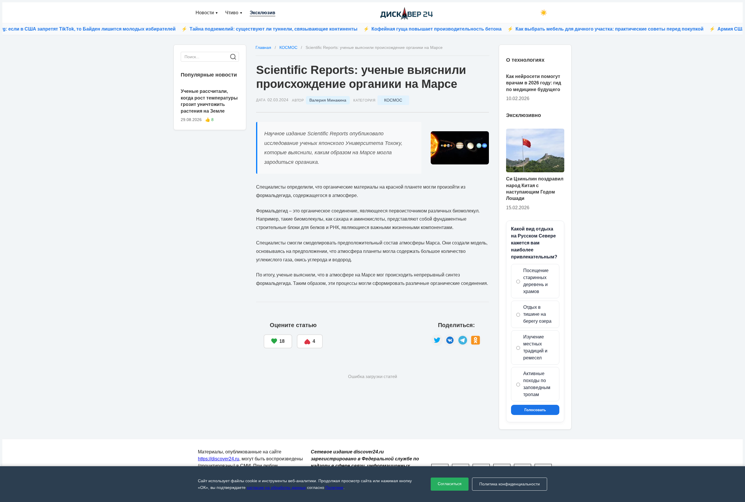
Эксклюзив (262, 12)
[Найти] (233, 56)
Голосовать (535, 410)
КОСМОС (393, 100)
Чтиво (234, 12)
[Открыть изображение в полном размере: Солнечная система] (460, 147)
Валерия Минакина (327, 100)
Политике (334, 487)
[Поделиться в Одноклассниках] (475, 340)
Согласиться (450, 483)
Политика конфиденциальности (509, 484)
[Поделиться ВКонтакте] (450, 340)
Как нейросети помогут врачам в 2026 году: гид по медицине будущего (533, 83)
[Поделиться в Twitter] (437, 340)
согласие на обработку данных (276, 487)
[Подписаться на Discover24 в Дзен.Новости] (377, 335)
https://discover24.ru (218, 458)
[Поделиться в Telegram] (463, 340)
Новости (207, 12)
